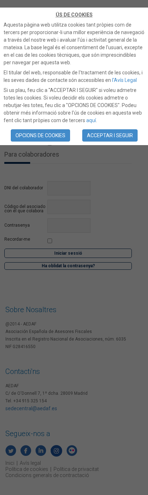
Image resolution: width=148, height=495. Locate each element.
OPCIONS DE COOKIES (40, 135)
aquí (91, 120)
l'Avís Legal (124, 80)
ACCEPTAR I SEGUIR (110, 135)
